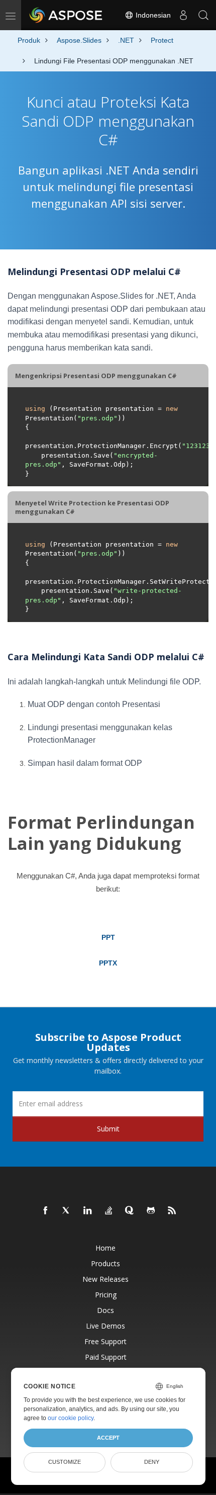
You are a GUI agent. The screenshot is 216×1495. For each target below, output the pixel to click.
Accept (108, 1438)
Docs (105, 1310)
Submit (108, 1128)
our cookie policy (70, 1418)
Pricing (106, 1294)
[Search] (203, 15)
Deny (151, 1462)
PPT (108, 937)
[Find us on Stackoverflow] (109, 1210)
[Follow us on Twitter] (66, 1210)
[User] (183, 15)
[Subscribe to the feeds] (172, 1210)
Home (105, 1248)
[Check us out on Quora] (130, 1210)
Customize (64, 1462)
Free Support (105, 1341)
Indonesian (152, 15)
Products (105, 1263)
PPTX (108, 963)
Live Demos (105, 1326)
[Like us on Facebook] (45, 1210)
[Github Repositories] (151, 1210)
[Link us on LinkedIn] (87, 1210)
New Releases (105, 1279)
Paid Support (106, 1357)
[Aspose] (66, 15)
